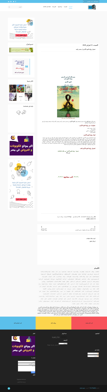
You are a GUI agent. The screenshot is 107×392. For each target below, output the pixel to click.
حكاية (61, 296)
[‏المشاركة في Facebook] (88, 219)
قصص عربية (44, 276)
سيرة (91, 298)
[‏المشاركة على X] (90, 219)
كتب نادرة (41, 279)
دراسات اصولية (45, 283)
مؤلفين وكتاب (74, 274)
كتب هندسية (84, 293)
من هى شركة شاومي (21, 381)
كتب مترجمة (96, 274)
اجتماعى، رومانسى (51, 288)
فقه (98, 293)
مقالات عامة (49, 286)
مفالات (86, 303)
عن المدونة (60, 6)
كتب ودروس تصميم (95, 279)
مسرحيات (69, 288)
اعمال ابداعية (52, 293)
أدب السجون (65, 293)
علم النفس (84, 281)
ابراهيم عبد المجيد (59, 288)
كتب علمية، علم (58, 301)
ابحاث (77, 283)
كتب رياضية (90, 293)
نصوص (78, 303)
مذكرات (73, 288)
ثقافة (94, 288)
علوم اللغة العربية (65, 286)
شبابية (79, 274)
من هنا (68, 152)
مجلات (88, 279)
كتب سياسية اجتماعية (66, 301)
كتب (56, 271)
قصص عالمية (96, 301)
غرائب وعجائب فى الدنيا (45, 271)
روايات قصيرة (41, 296)
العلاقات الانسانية (57, 281)
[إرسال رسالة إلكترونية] (70, 216)
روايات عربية (60, 216)
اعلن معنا (54, 6)
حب (64, 291)
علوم (65, 298)
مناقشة (70, 293)
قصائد (42, 298)
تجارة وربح (73, 296)
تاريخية (54, 283)
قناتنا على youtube (47, 6)
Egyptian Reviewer (21, 379)
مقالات (82, 303)
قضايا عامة (84, 274)
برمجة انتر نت (59, 276)
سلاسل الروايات (85, 288)
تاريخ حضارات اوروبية (80, 296)
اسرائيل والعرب (71, 279)
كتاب (54, 276)
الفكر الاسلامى (77, 291)
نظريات (73, 303)
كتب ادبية (55, 286)
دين (70, 286)
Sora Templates (93, 388)
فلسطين (49, 298)
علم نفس (69, 298)
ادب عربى (72, 283)
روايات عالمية (82, 276)
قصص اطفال (77, 279)
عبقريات (44, 291)
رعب (40, 283)
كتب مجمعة (70, 271)
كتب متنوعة (43, 274)
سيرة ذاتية (53, 279)
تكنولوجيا (68, 291)
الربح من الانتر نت (88, 291)
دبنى (91, 288)
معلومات (90, 303)
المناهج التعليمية (50, 281)
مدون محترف (82, 388)
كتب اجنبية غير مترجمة (88, 301)
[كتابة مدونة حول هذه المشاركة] (91, 219)
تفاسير (68, 296)
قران (95, 293)
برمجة (64, 276)
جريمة (64, 296)
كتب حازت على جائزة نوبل (77, 301)
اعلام (68, 283)
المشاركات (94, 353)
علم (40, 291)
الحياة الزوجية (58, 279)
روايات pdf (53, 323)
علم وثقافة (49, 274)
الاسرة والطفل (67, 274)
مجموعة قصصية (96, 276)
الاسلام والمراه (46, 293)
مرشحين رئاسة (96, 281)
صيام (48, 291)
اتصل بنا (65, 6)
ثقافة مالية (80, 286)
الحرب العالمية (96, 296)
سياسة (53, 271)
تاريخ (87, 276)
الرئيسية (70, 6)
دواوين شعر (74, 286)
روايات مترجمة (75, 276)
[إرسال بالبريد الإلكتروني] (93, 219)
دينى (59, 271)
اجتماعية (44, 286)
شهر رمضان (80, 298)
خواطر (67, 281)
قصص (59, 286)
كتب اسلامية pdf (18, 323)
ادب (40, 286)
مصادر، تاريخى (96, 303)
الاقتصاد (44, 288)
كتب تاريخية (87, 271)
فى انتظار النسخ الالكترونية (57, 274)
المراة (87, 296)
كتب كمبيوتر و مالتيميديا (84, 283)
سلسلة (97, 283)
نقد (65, 288)
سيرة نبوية (87, 298)
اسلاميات (97, 271)
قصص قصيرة (46, 279)
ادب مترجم (89, 281)
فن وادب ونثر (90, 274)
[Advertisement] (68, 29)
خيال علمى (84, 279)
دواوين (57, 296)
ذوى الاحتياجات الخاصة (50, 296)
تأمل (72, 291)
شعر (90, 276)
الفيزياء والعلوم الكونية (61, 283)
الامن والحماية (96, 291)
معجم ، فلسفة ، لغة (77, 293)
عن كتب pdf (57, 314)
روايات (92, 271)
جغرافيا (50, 283)
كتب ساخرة (78, 281)
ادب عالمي (72, 281)
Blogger (48, 345)
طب (94, 283)
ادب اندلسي (59, 293)
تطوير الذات (69, 276)
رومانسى (43, 281)
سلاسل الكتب (96, 298)
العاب (83, 291)
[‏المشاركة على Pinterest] (87, 219)
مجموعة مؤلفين (46, 301)
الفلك (91, 296)
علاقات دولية (74, 298)
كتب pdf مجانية (89, 323)
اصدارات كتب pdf (87, 286)
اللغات (97, 288)
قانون (45, 298)
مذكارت (40, 301)
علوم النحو (61, 298)
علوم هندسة (55, 298)
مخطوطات (79, 288)
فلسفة (63, 281)
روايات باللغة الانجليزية (54, 291)
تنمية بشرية (64, 271)
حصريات (50, 276)
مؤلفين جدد (82, 271)
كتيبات (52, 301)
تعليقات (95, 356)
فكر (91, 283)
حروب (61, 291)
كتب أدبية (64, 279)
